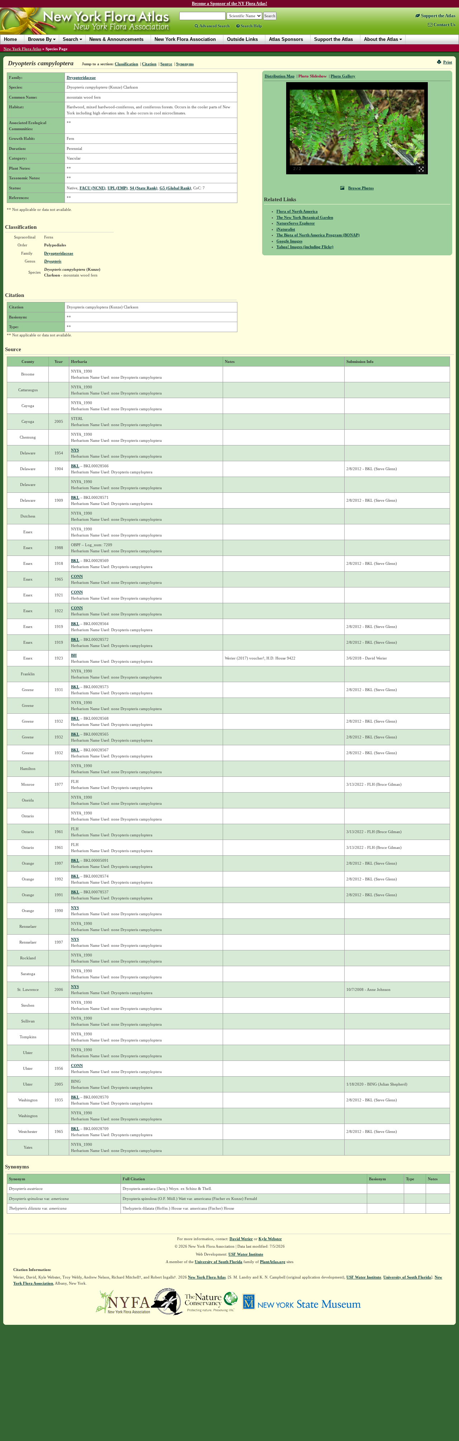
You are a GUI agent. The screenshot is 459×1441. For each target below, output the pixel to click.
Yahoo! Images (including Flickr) (304, 247)
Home (10, 39)
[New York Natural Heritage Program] (167, 1301)
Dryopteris (52, 261)
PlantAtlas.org (272, 1262)
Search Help (251, 26)
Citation (149, 64)
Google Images (289, 241)
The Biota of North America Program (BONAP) (318, 235)
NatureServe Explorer (295, 223)
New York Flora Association (94, 26)
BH (74, 655)
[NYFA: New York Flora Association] (123, 1301)
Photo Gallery (343, 76)
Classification (126, 64)
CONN (77, 576)
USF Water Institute (245, 1254)
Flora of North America (297, 211)
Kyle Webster (270, 1239)
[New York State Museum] (301, 1301)
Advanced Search (214, 26)
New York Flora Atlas (22, 49)
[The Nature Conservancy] (211, 1301)
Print (447, 62)
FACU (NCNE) (92, 188)
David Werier (241, 1239)
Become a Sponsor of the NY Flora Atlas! (229, 3)
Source (166, 64)
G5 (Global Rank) (175, 188)
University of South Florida (218, 1262)
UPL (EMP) (118, 188)
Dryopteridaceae (81, 77)
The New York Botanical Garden (304, 217)
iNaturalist (285, 229)
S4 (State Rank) (143, 188)
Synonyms (185, 64)
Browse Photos (361, 188)
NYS (75, 450)
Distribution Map (279, 76)
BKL (75, 466)
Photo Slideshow (312, 76)
